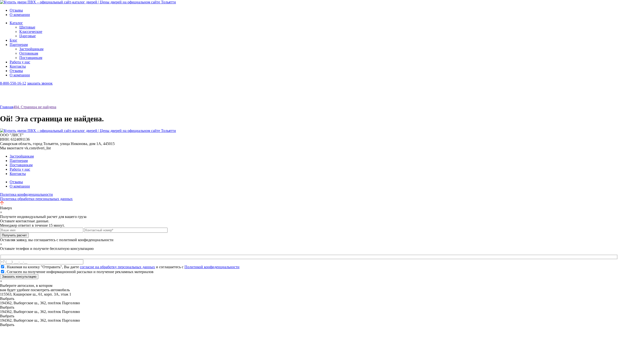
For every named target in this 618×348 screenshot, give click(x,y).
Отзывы (16, 10)
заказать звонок (40, 83)
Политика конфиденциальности (26, 194)
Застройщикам (31, 49)
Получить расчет (14, 235)
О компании (20, 15)
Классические (30, 31)
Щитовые (27, 27)
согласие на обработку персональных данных (117, 267)
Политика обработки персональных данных (36, 199)
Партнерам (19, 45)
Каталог (16, 23)
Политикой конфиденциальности (211, 267)
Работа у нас (20, 62)
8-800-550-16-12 (13, 83)
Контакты (18, 66)
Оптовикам (28, 53)
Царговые (27, 36)
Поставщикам (30, 58)
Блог (13, 40)
